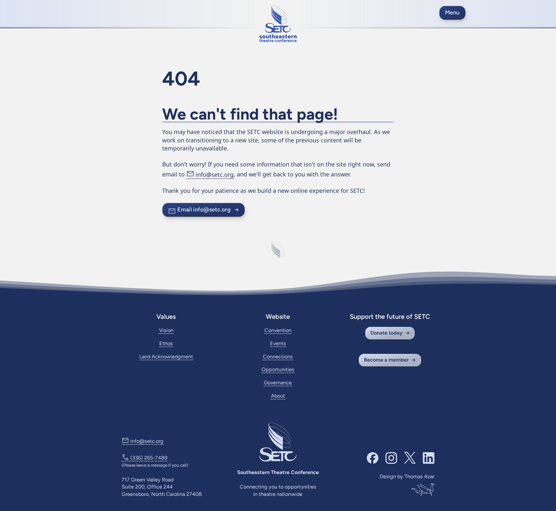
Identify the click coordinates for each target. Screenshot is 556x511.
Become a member (386, 360)
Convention (278, 330)
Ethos (166, 343)
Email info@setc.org (204, 209)
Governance (278, 383)
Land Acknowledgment (166, 357)
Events (278, 343)
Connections (278, 357)
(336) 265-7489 (148, 458)
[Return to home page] (278, 24)
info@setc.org (215, 174)
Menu (452, 12)
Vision (166, 330)
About (278, 396)
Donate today (386, 333)
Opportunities (278, 369)
